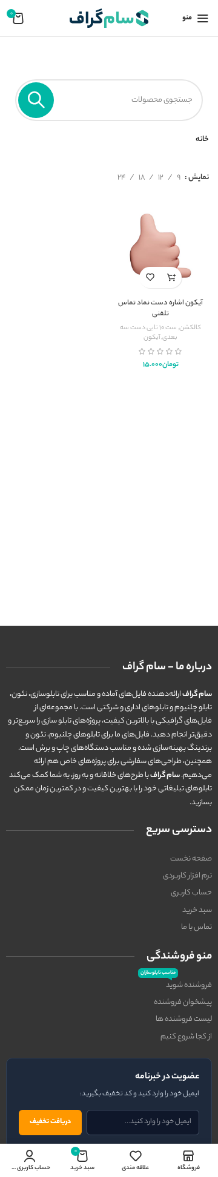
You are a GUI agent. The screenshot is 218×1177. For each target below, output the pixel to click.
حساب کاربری (191, 893)
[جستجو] (36, 100)
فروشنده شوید (176, 984)
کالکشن (190, 328)
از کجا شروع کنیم (186, 1037)
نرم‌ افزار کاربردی (187, 876)
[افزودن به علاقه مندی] (149, 277)
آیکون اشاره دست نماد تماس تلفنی (160, 309)
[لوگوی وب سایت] (109, 17)
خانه (202, 139)
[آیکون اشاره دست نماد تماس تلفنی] (160, 245)
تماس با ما (196, 927)
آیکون (152, 337)
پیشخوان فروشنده (183, 1002)
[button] (171, 277)
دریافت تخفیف (50, 1122)
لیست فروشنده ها (184, 1019)
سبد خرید (197, 910)
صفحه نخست (191, 859)
